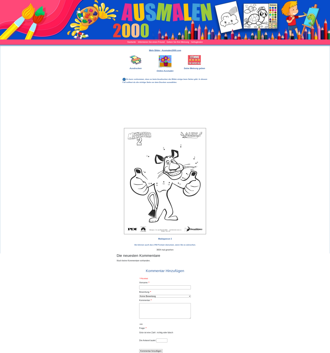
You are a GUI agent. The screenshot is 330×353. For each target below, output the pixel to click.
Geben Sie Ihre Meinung (178, 42)
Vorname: (144, 282)
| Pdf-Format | (159, 245)
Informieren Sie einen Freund (151, 42)
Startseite (131, 42)
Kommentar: (145, 300)
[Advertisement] (165, 107)
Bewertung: (145, 292)
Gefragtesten (197, 42)
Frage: (142, 328)
